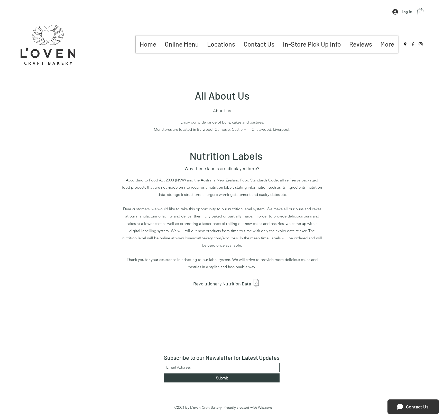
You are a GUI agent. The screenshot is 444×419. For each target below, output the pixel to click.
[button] (420, 11)
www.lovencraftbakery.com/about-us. (207, 237)
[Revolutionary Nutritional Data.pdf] (256, 284)
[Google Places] (405, 44)
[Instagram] (420, 44)
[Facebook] (412, 44)
